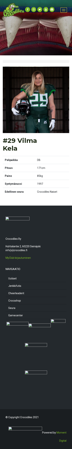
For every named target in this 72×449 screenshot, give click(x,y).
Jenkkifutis (14, 285)
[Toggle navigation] (63, 10)
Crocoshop (14, 300)
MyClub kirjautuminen (18, 257)
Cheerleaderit (16, 293)
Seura (11, 308)
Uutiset (12, 278)
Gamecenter (15, 315)
